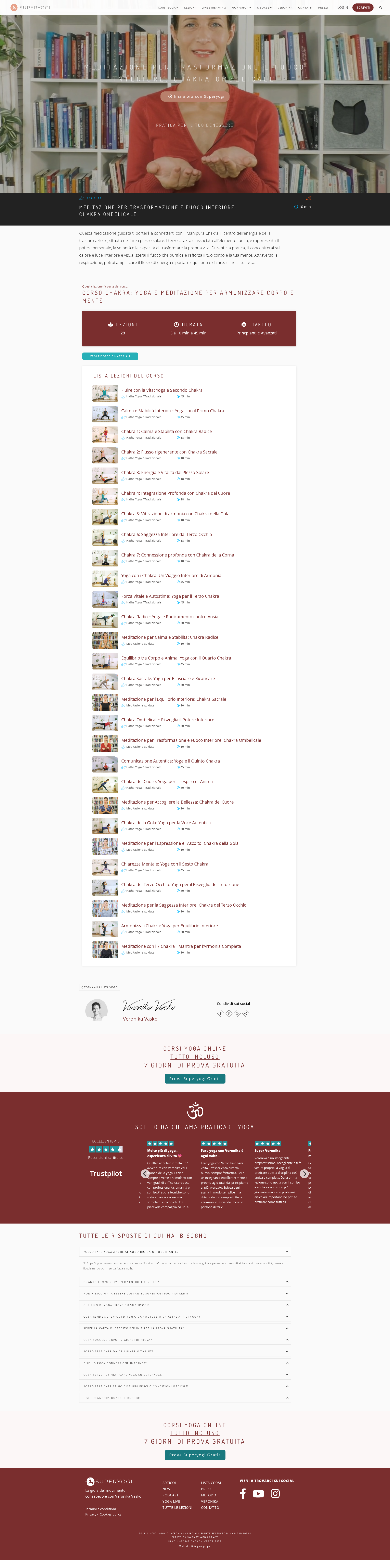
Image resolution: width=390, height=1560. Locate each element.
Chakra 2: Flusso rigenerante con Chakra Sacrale (169, 452)
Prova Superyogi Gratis (195, 1078)
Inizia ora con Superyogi (198, 96)
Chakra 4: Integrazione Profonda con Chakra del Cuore (175, 493)
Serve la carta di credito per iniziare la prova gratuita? (133, 1328)
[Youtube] (258, 1493)
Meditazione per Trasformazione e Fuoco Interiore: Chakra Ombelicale (191, 740)
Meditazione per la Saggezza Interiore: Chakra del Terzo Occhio (184, 905)
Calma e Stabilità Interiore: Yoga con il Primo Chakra (172, 410)
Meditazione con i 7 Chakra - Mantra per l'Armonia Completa (181, 946)
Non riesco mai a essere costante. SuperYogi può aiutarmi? (135, 1293)
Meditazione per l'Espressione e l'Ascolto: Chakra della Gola (180, 843)
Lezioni (190, 7)
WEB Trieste (213, 1541)
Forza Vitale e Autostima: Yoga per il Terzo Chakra (170, 596)
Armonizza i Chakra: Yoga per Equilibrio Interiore (169, 926)
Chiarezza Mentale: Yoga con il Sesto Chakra (164, 864)
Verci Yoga (158, 1533)
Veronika (285, 7)
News (167, 1489)
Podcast (170, 1495)
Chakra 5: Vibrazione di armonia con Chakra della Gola (175, 513)
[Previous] (145, 1173)
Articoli (170, 1483)
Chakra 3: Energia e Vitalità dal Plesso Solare (165, 472)
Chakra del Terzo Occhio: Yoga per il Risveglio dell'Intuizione (180, 884)
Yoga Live (171, 1501)
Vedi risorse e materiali (110, 356)
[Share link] (245, 1013)
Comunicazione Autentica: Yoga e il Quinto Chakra (170, 761)
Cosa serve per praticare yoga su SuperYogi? (123, 1375)
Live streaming (214, 7)
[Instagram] (275, 1493)
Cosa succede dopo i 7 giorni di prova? (117, 1340)
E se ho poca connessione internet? (115, 1363)
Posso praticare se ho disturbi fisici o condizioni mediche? (136, 1386)
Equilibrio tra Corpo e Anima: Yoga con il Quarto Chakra (176, 658)
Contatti (305, 7)
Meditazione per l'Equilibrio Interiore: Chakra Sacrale (173, 699)
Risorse (263, 7)
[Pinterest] (229, 1013)
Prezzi (323, 7)
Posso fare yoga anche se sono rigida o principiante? (131, 1252)
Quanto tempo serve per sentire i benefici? (121, 1282)
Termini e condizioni (100, 1509)
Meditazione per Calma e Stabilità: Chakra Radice (169, 637)
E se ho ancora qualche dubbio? (112, 1398)
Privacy (90, 1514)
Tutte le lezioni (177, 1507)
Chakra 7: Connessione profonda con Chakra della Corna (177, 555)
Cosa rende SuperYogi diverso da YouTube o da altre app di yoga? (141, 1316)
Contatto (210, 1507)
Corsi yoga (167, 7)
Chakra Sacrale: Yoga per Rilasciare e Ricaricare (168, 678)
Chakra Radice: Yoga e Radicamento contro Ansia (169, 616)
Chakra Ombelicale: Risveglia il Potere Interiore (167, 720)
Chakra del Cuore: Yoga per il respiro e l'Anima (167, 781)
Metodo (208, 1495)
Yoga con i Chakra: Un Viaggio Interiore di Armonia (171, 575)
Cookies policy (110, 1514)
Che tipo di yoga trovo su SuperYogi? (116, 1305)
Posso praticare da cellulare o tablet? (118, 1351)
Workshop (240, 7)
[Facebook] (220, 1013)
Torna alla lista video (100, 987)
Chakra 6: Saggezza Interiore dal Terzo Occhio (166, 534)
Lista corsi (211, 1483)
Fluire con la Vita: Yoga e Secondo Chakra (162, 390)
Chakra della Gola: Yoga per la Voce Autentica (166, 823)
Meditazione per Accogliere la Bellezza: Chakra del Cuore (177, 802)
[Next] (304, 1173)
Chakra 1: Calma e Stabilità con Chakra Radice (166, 431)
